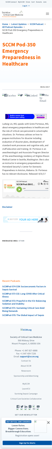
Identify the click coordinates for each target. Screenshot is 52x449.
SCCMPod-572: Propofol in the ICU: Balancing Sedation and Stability (24, 302)
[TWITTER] (20, 94)
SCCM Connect (11, 2)
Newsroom (26, 370)
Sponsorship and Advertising (26, 376)
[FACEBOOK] (9, 94)
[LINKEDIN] (31, 94)
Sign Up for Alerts (27, 443)
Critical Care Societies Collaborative (26, 398)
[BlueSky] (34, 408)
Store (28, 2)
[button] (26, 6)
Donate (39, 2)
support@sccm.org (29, 356)
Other (21, 241)
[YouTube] (38, 408)
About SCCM (26, 366)
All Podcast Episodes (12, 27)
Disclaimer (7, 206)
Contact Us (26, 360)
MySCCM (21, 2)
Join (44, 2)
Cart (33, 2)
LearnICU (26, 388)
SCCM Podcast (37, 24)
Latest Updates (19, 24)
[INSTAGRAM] (30, 408)
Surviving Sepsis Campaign (26, 393)
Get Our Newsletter (26, 414)
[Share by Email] (44, 97)
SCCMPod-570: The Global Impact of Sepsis (23, 315)
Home (5, 24)
